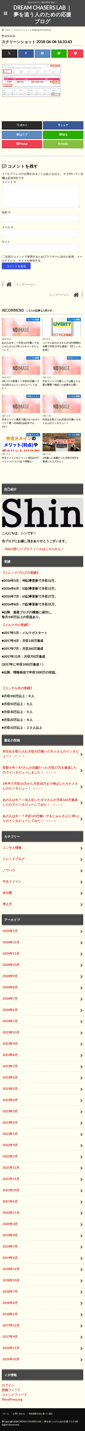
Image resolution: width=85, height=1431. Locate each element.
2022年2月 (10, 1156)
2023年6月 (10, 1077)
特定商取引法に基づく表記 (41, 1413)
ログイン (8, 1385)
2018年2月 (10, 1314)
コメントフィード (14, 1394)
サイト (6, 241)
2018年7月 (10, 1291)
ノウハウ (9, 870)
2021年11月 (11, 1179)
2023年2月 (10, 1122)
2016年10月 (11, 1359)
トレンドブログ (14, 859)
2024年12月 (11, 942)
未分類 (7, 892)
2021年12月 (11, 1167)
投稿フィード (11, 1390)
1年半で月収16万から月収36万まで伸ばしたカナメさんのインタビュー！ (40, 786)
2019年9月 (10, 1235)
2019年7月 (10, 1246)
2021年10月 (11, 1190)
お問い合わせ (19, 1413)
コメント (9, 181)
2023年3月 (10, 1111)
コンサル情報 (12, 847)
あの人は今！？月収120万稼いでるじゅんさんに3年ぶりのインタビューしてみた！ (41, 818)
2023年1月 (10, 1133)
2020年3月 (10, 1224)
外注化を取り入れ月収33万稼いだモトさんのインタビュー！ (41, 753)
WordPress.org (12, 1399)
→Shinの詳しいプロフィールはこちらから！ (33, 549)
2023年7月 (10, 1066)
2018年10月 (11, 1280)
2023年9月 (10, 1043)
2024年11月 (11, 953)
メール (7, 227)
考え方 (7, 904)
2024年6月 (10, 1009)
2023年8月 (10, 1055)
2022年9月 (10, 1145)
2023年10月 (11, 1032)
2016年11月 (11, 1348)
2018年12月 (11, 1269)
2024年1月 (10, 1021)
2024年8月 (10, 987)
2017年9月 (10, 1336)
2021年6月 (10, 1201)
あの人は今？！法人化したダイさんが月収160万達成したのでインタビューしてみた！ (40, 802)
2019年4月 (10, 1257)
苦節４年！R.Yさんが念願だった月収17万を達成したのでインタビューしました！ (40, 770)
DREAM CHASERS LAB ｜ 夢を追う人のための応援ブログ (42, 14)
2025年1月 (10, 931)
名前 (6, 212)
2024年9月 (10, 976)
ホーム (6, 1413)
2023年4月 (10, 1100)
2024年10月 (11, 964)
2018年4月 (10, 1302)
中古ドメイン (12, 881)
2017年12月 (11, 1325)
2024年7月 (10, 998)
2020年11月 (11, 1212)
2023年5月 (10, 1088)
